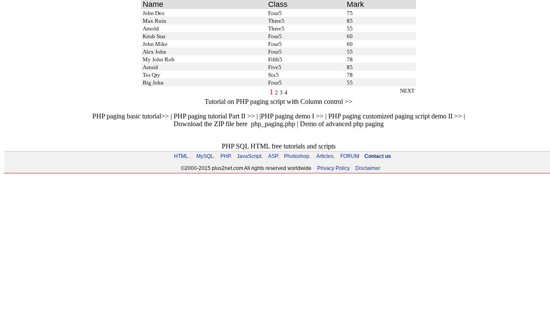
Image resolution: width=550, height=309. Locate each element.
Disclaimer (367, 168)
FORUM (349, 156)
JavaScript (249, 156)
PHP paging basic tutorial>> (130, 116)
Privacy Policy (333, 168)
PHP (225, 156)
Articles (324, 156)
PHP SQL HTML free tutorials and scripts (279, 146)
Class (277, 4)
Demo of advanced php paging (342, 123)
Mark (355, 4)
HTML (181, 156)
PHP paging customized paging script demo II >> (395, 116)
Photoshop (296, 156)
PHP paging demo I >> (292, 116)
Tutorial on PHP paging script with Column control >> (278, 101)
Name (153, 4)
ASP (273, 156)
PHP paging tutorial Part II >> (214, 116)
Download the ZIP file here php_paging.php (234, 123)
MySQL (205, 156)
